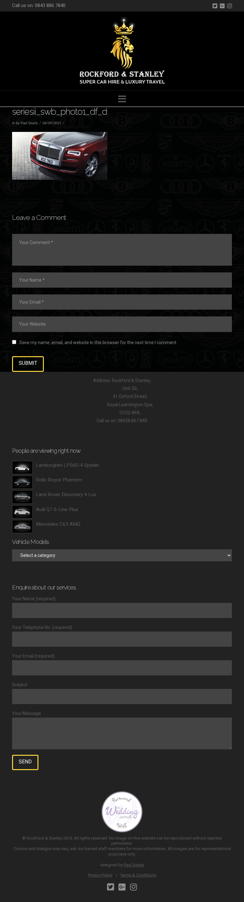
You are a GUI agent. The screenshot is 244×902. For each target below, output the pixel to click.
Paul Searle (134, 864)
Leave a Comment (79, 123)
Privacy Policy (100, 875)
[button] (122, 99)
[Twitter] (215, 6)
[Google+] (222, 6)
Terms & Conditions (138, 875)
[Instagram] (229, 6)
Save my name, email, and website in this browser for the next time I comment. (98, 342)
